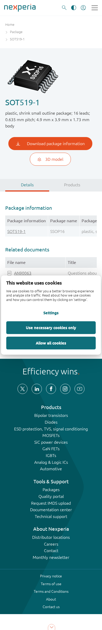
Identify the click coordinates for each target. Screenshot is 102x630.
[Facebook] (51, 389)
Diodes (51, 422)
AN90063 (22, 273)
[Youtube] (79, 389)
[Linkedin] (37, 389)
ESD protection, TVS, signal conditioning (51, 429)
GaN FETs (51, 448)
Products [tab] (72, 184)
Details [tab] (27, 184)
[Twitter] (22, 389)
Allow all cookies (51, 343)
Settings (51, 312)
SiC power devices (51, 442)
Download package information (56, 143)
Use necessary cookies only (51, 327)
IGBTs (51, 455)
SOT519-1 (16, 231)
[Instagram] (65, 389)
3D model (54, 159)
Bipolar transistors (51, 415)
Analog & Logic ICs (51, 462)
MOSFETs (51, 435)
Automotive (51, 468)
